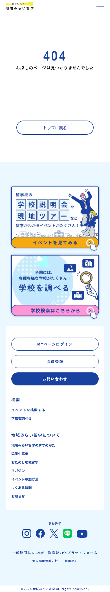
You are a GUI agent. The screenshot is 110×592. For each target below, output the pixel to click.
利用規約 (71, 561)
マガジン (18, 470)
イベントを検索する (28, 409)
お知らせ (18, 496)
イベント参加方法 (24, 479)
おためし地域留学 (24, 462)
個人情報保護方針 (45, 561)
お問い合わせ (55, 378)
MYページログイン (54, 344)
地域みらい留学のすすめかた (33, 445)
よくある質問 (21, 487)
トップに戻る (55, 127)
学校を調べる (21, 418)
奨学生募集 (19, 453)
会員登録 (55, 361)
